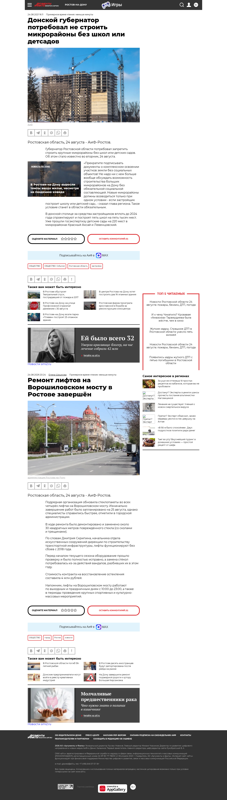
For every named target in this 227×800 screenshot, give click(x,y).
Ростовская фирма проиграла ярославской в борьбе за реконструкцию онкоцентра (115, 306)
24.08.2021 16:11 (35, 14)
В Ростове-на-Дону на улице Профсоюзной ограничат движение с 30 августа (59, 306)
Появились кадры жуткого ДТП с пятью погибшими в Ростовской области (171, 360)
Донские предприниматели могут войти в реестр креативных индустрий (62, 677)
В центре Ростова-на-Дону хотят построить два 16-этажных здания (117, 293)
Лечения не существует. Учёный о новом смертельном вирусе (176, 405)
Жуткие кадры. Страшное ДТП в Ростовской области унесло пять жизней (171, 331)
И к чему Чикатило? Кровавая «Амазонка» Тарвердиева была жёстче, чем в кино (171, 317)
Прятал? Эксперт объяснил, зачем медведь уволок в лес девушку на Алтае (177, 419)
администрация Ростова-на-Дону (46, 477)
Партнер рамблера (85, 787)
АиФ (30, 124)
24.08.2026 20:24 (37, 374)
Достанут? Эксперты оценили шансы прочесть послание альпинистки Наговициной (178, 395)
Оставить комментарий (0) (113, 239)
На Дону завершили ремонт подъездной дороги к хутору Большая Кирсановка (115, 677)
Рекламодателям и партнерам (72, 739)
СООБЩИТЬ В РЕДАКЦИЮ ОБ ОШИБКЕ (112, 739)
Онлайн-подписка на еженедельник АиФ (153, 735)
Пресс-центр (92, 735)
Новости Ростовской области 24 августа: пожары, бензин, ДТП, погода (171, 303)
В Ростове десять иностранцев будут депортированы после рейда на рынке (116, 666)
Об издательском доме (68, 735)
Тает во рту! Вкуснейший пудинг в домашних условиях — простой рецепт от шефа (177, 442)
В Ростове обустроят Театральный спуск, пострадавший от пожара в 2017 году (53, 295)
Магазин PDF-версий (114, 735)
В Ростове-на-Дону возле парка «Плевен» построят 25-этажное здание (61, 317)
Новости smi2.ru (39, 364)
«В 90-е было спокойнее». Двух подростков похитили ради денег (176, 429)
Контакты (185, 735)
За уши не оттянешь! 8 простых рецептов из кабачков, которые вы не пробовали (178, 383)
